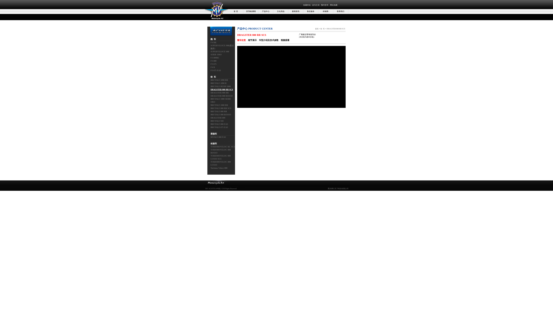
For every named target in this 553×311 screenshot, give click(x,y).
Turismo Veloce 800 (219, 168)
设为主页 (316, 5)
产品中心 (266, 11)
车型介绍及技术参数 (269, 40)
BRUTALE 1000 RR (219, 105)
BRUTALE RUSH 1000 (221, 86)
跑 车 (213, 39)
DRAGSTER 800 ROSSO (222, 96)
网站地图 (334, 5)
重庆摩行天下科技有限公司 (338, 189)
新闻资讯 (296, 11)
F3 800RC (215, 58)
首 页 (236, 11)
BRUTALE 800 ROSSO (221, 115)
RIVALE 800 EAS (218, 137)
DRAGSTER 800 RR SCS (222, 90)
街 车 (213, 77)
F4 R (213, 67)
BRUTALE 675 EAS (219, 127)
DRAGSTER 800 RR (220, 93)
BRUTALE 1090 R (219, 83)
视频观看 (285, 40)
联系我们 (340, 11)
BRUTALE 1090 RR (219, 80)
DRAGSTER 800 (218, 118)
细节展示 (252, 40)
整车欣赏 (241, 40)
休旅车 (214, 143)
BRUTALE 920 (217, 121)
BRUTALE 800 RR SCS (221, 108)
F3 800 (213, 61)
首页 (317, 29)
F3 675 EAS (216, 70)
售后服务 (311, 11)
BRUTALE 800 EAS (219, 124)
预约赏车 (325, 5)
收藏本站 (307, 5)
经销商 (325, 11)
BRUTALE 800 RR (219, 111)
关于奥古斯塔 (251, 11)
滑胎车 (214, 134)
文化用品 (281, 11)
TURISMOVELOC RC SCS (223, 147)
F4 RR (213, 42)
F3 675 (213, 64)
